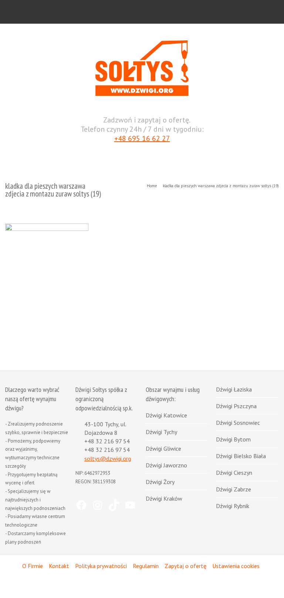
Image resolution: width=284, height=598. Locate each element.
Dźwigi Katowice (166, 415)
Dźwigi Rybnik (232, 506)
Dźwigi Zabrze (233, 489)
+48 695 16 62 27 (142, 138)
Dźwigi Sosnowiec (238, 422)
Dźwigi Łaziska (234, 389)
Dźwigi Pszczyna (236, 406)
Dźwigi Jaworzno (166, 465)
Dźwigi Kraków (164, 498)
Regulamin (146, 566)
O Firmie (32, 566)
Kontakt (59, 566)
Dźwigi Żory (160, 482)
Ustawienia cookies (236, 566)
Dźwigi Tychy (161, 432)
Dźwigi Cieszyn (234, 472)
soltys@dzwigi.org (107, 458)
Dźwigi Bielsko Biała (241, 456)
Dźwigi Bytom (233, 439)
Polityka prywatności (101, 566)
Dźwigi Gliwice (163, 448)
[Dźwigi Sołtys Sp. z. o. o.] (142, 94)
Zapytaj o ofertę (185, 566)
